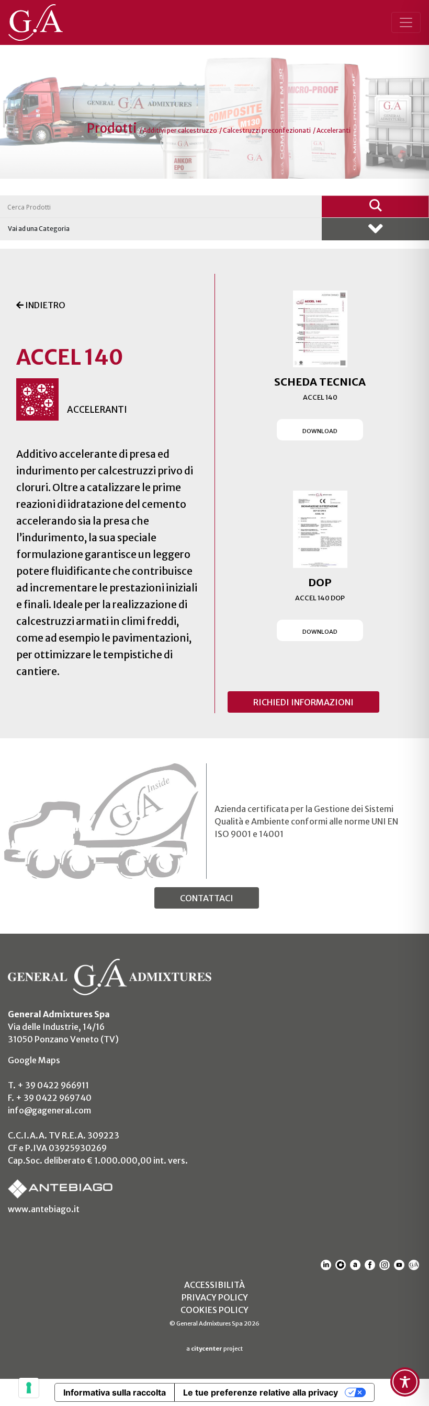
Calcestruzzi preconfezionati (267, 130)
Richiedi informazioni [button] (303, 702)
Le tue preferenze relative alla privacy (260, 1392)
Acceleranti (334, 130)
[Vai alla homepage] (42, 22)
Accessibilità (214, 1285)
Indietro (44, 305)
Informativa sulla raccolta (114, 1392)
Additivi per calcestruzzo (180, 130)
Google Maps (34, 1060)
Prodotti (113, 128)
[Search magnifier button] (375, 206)
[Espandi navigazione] (406, 22)
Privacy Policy (215, 1297)
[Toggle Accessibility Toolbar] (405, 1382)
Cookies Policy (214, 1310)
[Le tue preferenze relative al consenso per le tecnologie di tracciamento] (29, 1388)
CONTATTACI (206, 898)
